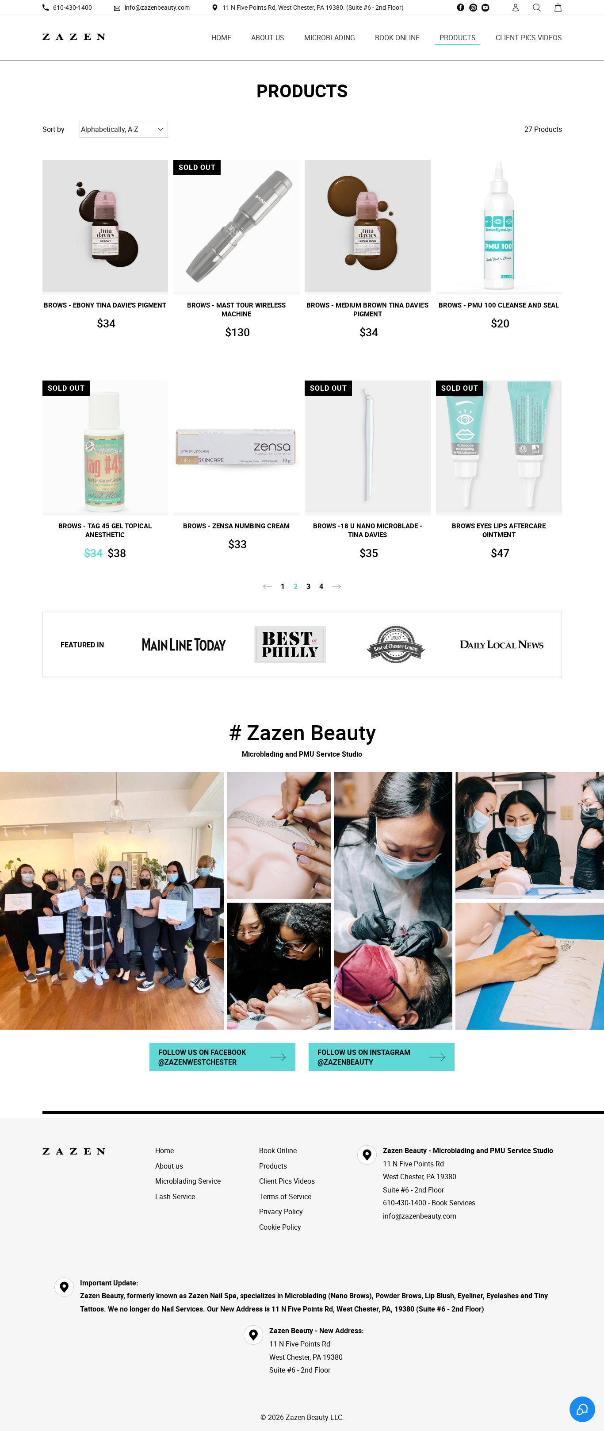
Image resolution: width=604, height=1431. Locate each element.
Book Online (397, 37)
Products (458, 37)
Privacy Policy (281, 1211)
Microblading (329, 37)
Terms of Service (285, 1196)
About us (267, 37)
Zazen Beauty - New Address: (316, 1330)
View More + (105, 283)
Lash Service (175, 1196)
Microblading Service (188, 1181)
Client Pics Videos (529, 37)
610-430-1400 (72, 7)
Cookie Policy (280, 1227)
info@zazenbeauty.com (157, 7)
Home (221, 37)
